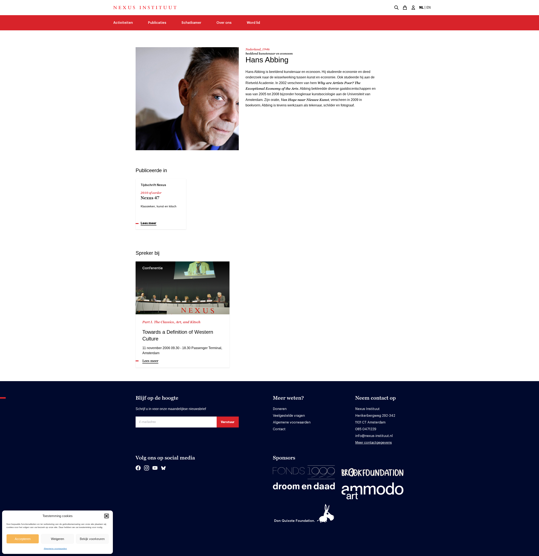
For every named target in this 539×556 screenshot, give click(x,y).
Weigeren (57, 539)
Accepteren (23, 539)
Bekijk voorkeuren (92, 539)
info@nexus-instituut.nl (374, 436)
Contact (279, 429)
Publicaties (157, 22)
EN (428, 7)
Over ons (224, 22)
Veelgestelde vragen (289, 415)
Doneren (280, 409)
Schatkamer (191, 22)
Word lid (253, 22)
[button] (106, 516)
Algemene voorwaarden (55, 548)
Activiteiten (123, 22)
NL (421, 7)
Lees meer (148, 223)
